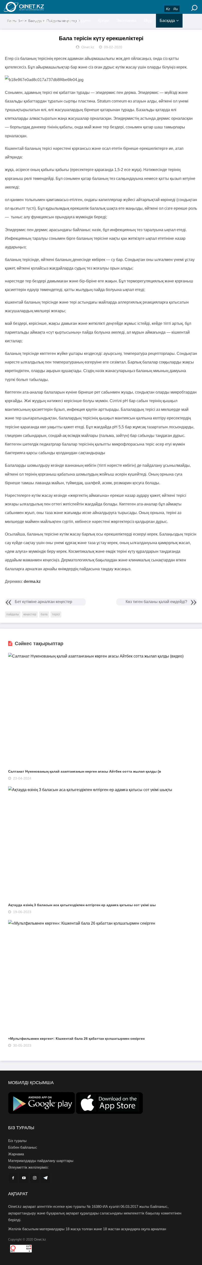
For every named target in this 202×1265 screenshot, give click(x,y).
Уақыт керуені (78, 20)
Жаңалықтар (46, 20)
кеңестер (29, 614)
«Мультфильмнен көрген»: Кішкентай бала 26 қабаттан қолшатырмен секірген (76, 1038)
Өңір (148, 20)
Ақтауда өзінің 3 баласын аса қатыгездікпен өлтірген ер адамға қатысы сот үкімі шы (82, 905)
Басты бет (16, 20)
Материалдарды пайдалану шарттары (40, 1161)
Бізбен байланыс (22, 1147)
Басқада (167, 20)
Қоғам (103, 20)
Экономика (126, 20)
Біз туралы (17, 1141)
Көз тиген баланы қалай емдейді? (156, 602)
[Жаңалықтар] (34, 7)
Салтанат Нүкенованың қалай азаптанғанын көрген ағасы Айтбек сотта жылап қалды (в (84, 771)
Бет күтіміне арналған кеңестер (43, 602)
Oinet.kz (40, 1239)
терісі (56, 614)
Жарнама (16, 1154)
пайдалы (12, 614)
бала (44, 614)
